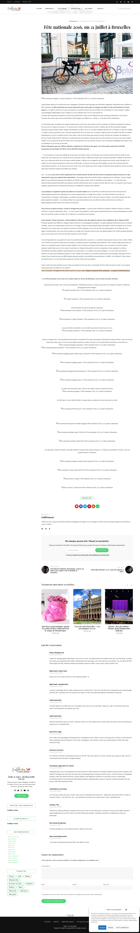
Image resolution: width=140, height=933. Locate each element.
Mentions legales (68, 922)
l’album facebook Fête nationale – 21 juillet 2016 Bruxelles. (107, 271)
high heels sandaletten (58, 684)
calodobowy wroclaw (58, 789)
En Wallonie (75, 8)
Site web (105, 884)
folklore (12, 887)
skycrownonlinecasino (58, 836)
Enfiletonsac (47, 517)
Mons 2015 (13, 891)
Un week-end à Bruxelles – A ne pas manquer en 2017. (87, 627)
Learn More (21, 795)
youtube (128, 2)
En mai (12, 847)
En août (12, 854)
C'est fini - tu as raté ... (16, 884)
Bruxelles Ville (87, 498)
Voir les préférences (122, 928)
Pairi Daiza (24, 891)
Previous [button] (127, 585)
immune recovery (56, 750)
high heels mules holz (58, 671)
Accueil (39, 8)
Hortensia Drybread (57, 823)
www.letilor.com (132, 2)
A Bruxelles (49, 8)
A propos (47, 922)
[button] (126, 910)
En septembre (14, 856)
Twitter (46, 528)
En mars (12, 843)
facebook (117, 2)
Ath (20, 876)
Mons (21, 887)
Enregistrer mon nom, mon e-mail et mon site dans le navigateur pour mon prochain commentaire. (72, 894)
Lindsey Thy (54, 805)
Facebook (50, 528)
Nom (43, 884)
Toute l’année (14, 837)
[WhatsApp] (98, 506)
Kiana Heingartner (56, 653)
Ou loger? (88, 8)
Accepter (102, 928)
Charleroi (30, 884)
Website (42, 528)
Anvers (12, 876)
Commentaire (45, 866)
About (9, 2)
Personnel (13, 894)
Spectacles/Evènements (97, 21)
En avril (12, 845)
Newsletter (27, 2)
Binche (28, 876)
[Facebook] (81, 506)
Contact (17, 2)
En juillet (13, 852)
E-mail (74, 884)
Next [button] (131, 585)
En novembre (14, 860)
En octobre (13, 858)
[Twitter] (85, 506)
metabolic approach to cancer (61, 766)
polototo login (55, 732)
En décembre (14, 862)
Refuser (110, 928)
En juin (12, 850)
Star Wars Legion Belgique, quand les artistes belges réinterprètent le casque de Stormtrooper (55, 628)
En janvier (13, 839)
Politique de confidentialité (86, 922)
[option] (55, 611)
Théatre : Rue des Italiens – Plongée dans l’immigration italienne (119, 628)
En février (13, 841)
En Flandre (62, 8)
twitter (121, 2)
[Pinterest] (89, 506)
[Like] (77, 506)
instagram (124, 2)
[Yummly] (93, 506)
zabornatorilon (55, 700)
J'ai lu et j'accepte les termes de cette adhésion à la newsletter (88, 555)
